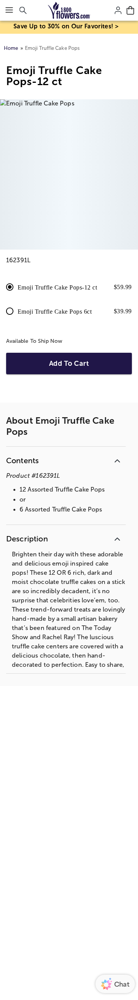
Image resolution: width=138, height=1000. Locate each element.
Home (11, 48)
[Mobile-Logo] (69, 10)
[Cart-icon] (130, 10)
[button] (66, 459)
